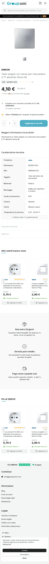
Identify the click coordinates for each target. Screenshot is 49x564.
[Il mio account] (45, 3)
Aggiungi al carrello (34, 123)
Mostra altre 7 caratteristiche (26, 217)
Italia (7, 533)
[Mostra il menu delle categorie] (3, 3)
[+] (14, 123)
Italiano (8, 537)
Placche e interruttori (23, 20)
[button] (26, 82)
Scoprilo (27, 93)
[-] (4, 123)
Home (3, 20)
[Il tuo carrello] (40, 3)
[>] (46, 281)
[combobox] (24, 10)
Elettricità (11, 20)
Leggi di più (7, 544)
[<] (3, 281)
